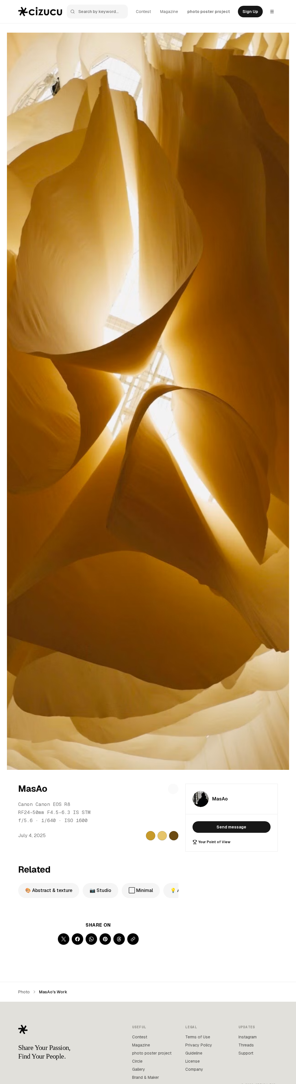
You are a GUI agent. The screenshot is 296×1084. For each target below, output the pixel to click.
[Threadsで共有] (119, 939)
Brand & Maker (145, 1077)
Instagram (247, 1037)
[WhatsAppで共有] (91, 939)
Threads (246, 1045)
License (192, 1061)
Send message (231, 827)
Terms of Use (197, 1037)
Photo (24, 991)
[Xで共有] (63, 939)
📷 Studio (100, 890)
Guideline (193, 1053)
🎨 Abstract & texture (48, 890)
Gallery (138, 1069)
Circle (137, 1061)
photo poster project (208, 11)
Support (245, 1053)
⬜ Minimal (141, 890)
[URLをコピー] (133, 939)
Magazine (169, 11)
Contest (143, 11)
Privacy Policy (198, 1045)
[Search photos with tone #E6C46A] (162, 835)
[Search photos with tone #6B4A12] (173, 835)
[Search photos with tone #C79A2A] (150, 835)
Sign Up (250, 11)
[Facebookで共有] (77, 939)
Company (194, 1069)
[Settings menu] (272, 11)
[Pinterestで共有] (105, 939)
